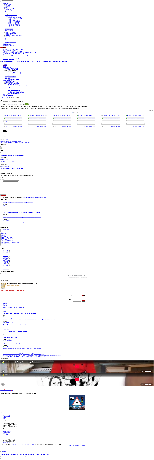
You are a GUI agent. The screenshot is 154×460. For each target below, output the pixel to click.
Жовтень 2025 (6, 260)
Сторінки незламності (13, 71)
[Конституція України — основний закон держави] (3, 234)
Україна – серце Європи (8, 59)
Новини (5, 65)
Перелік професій (9, 29)
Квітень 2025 (5, 266)
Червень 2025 (5, 264)
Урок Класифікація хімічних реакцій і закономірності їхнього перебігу (21, 212)
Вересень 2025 (6, 261)
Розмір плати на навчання (11, 15)
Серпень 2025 (6, 262)
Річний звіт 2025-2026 (10, 8)
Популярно (5, 303)
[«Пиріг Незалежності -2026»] (4, 230)
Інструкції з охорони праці (14, 90)
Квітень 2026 (5, 253)
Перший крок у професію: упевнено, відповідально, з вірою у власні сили (19, 52)
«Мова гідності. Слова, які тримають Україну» (13, 49)
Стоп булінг (7, 36)
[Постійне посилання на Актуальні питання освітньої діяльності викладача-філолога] (6, 220)
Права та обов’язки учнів (10, 32)
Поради (4, 418)
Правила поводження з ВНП (14, 93)
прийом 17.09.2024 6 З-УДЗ (14, 22)
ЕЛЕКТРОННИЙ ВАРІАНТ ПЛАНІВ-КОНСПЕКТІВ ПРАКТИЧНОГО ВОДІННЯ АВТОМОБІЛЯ (29, 319)
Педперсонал (6, 12)
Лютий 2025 (5, 269)
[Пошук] (0, 1)
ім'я (1, 177)
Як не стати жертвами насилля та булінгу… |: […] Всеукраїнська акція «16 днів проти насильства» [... (24, 356)
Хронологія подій (6, 432)
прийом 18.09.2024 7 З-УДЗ (14, 23)
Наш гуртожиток (9, 5)
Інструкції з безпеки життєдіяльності (16, 92)
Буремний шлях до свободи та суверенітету (12, 51)
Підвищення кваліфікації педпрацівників (17, 85)
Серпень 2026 (6, 250)
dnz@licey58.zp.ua (6, 442)
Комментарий (3, 190)
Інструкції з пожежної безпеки (15, 91)
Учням (4, 31)
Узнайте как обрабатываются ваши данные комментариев (34, 197)
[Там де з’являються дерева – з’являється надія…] (2, 244)
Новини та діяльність (13, 69)
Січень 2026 (5, 257)
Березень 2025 (6, 267)
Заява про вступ (9, 30)
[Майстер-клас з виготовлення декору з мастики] (6, 238)
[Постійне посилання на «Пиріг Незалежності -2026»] (4, 159)
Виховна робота (7, 67)
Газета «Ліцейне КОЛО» (13, 79)
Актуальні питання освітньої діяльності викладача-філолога (19, 222)
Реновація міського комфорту (9, 56)
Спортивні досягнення (10, 77)
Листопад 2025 (6, 259)
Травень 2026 (5, 252)
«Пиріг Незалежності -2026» (9, 50)
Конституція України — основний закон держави (13, 53)
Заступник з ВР (8, 10)
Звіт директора (8, 9)
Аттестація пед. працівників (12, 83)
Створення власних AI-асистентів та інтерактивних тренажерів (19, 313)
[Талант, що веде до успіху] (3, 246)
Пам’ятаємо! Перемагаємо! (14, 72)
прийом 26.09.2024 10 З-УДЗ (14, 26)
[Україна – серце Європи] (3, 239)
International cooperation (8, 95)
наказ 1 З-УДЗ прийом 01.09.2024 (15, 17)
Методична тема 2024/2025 (11, 82)
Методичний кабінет (10, 81)
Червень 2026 (5, 251)
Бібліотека (7, 78)
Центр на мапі (6, 433)
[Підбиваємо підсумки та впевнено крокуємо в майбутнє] (9, 242)
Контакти (5, 43)
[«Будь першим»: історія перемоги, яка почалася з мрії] (2, 235)
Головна (5, 64)
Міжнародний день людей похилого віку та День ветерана (18, 202)
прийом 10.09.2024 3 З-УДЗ (14, 19)
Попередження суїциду (10, 40)
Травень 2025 (5, 265)
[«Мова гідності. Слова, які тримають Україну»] (4, 229)
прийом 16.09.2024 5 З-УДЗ (14, 21)
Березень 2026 (6, 255)
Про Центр (5, 3)
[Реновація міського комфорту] (6, 237)
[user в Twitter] (1, 148)
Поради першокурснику (10, 33)
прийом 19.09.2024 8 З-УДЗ (14, 24)
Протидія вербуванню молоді (15, 74)
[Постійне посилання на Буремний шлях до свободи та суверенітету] (4, 166)
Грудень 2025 (5, 258)
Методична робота (7, 80)
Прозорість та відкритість (8, 45)
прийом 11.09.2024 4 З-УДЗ (14, 20)
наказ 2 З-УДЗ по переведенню (15, 18)
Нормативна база (7, 44)
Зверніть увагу (8, 38)
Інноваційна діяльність (10, 87)
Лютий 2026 (5, 256)
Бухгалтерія (8, 11)
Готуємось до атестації (13, 84)
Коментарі (5, 305)
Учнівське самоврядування (11, 68)
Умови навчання (6, 416)
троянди (6, 139)
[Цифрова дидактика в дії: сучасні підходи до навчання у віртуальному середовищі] (3, 241)
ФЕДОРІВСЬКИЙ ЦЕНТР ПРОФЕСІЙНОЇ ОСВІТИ (23, 444)
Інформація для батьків (10, 42)
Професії (4, 417)
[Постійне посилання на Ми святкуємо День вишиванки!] (5, 205)
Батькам (5, 37)
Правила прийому (9, 28)
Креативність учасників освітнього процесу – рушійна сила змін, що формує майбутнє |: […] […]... (23, 353)
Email (1, 179)
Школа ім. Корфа (9, 4)
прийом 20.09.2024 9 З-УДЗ (14, 25)
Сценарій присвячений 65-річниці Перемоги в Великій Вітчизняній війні (22, 217)
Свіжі (4, 304)
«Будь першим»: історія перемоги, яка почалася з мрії (15, 54)
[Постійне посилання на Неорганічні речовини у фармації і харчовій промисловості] (8, 322)
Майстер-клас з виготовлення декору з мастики (13, 58)
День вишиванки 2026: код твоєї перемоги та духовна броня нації (17, 55)
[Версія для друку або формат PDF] (27, 104)
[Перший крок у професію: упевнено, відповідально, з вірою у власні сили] (3, 233)
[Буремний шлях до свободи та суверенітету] (4, 231)
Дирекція (5, 7)
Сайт (1, 182)
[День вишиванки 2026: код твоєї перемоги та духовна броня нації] (3, 236)
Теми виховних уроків (10, 76)
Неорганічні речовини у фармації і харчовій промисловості (18, 324)
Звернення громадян (7, 431)
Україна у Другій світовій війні (15, 73)
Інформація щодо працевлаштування (13, 35)
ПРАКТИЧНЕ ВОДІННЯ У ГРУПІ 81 (10, 141)
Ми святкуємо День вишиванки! (11, 207)
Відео (4, 66)
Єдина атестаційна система (14, 86)
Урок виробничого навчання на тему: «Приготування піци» (15, 142)
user (7, 104)
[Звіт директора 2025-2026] (5, 243)
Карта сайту (5, 434)
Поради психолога (9, 39)
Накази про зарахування (10, 16)
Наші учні (7, 6)
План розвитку (6, 94)
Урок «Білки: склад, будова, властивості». (14, 307)
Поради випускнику (9, 34)
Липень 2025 (5, 263)
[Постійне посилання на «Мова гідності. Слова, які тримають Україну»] (4, 152)
